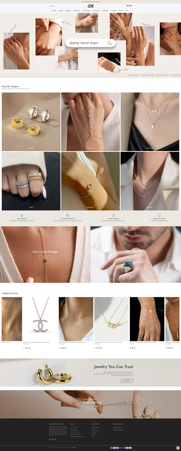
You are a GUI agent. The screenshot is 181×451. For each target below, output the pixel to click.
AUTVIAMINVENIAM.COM (118, 430)
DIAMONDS (105, 11)
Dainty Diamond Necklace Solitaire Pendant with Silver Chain (47, 342)
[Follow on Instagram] (52, 439)
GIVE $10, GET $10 (95, 427)
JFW (75, 447)
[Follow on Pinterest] (55, 439)
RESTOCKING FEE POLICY (75, 434)
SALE (126, 11)
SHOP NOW (127, 381)
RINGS (54, 11)
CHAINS (61, 11)
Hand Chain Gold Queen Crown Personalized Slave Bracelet (118, 342)
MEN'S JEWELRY (135, 257)
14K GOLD (113, 11)
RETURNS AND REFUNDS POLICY (77, 436)
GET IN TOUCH (95, 430)
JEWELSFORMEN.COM (117, 427)
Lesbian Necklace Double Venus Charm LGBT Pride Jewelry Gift (83, 342)
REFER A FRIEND (90, 408)
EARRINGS (68, 11)
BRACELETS (77, 11)
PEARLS (121, 11)
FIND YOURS (45, 257)
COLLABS (94, 434)
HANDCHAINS (86, 11)
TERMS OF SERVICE (74, 432)
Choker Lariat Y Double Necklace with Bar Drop (150, 342)
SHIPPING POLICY (74, 430)
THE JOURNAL (95, 432)
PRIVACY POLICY (74, 427)
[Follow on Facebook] (49, 439)
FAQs (93, 436)
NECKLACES (96, 11)
